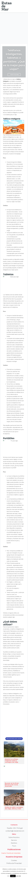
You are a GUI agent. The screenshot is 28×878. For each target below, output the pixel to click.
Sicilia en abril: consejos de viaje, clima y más (14, 808)
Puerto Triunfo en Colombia (10, 853)
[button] (25, 6)
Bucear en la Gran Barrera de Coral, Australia (12, 784)
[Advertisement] (14, 27)
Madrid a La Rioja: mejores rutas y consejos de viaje (11, 760)
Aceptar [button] (13, 876)
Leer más (18, 876)
